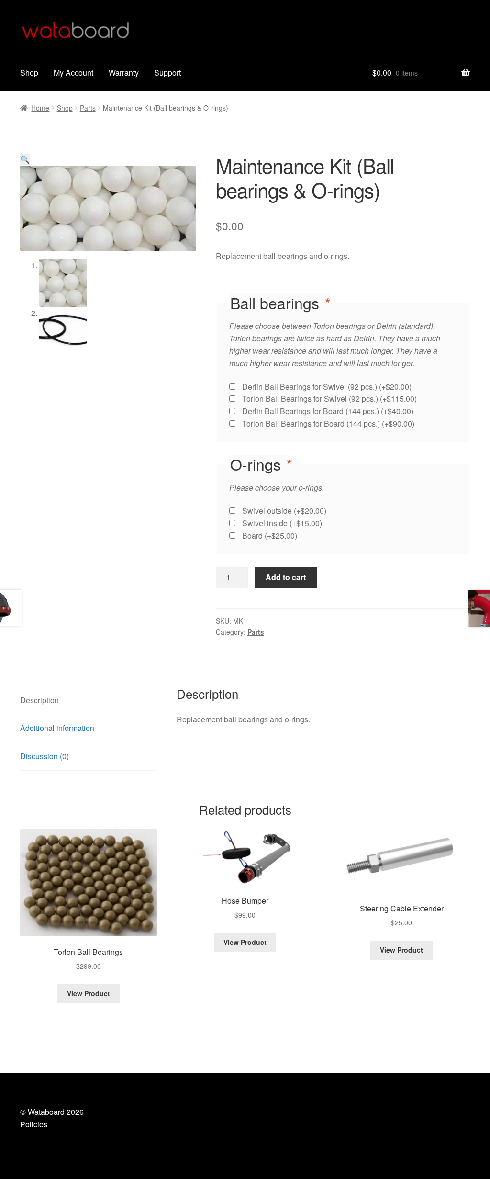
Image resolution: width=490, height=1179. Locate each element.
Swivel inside (282, 522)
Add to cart (286, 577)
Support (167, 72)
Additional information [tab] (57, 727)
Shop (29, 72)
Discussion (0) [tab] (44, 756)
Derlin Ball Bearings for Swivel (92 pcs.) (327, 386)
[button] (25, 159)
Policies (33, 1124)
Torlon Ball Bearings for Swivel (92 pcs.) (329, 398)
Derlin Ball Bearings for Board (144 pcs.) (327, 410)
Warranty (124, 72)
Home (40, 107)
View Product (88, 993)
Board (269, 535)
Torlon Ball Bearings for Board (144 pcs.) (328, 423)
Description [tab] (39, 700)
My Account (73, 72)
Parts (88, 107)
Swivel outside (284, 510)
